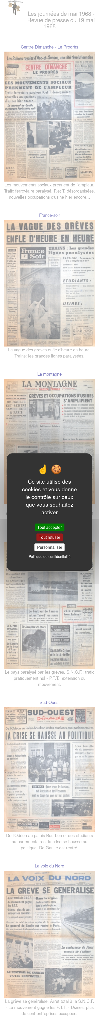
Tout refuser (49, 537)
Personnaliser (49, 547)
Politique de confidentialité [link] (50, 556)
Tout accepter (49, 527)
